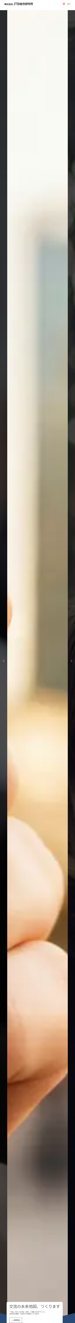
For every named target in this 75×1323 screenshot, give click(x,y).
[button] (3, 660)
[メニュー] (69, 4)
